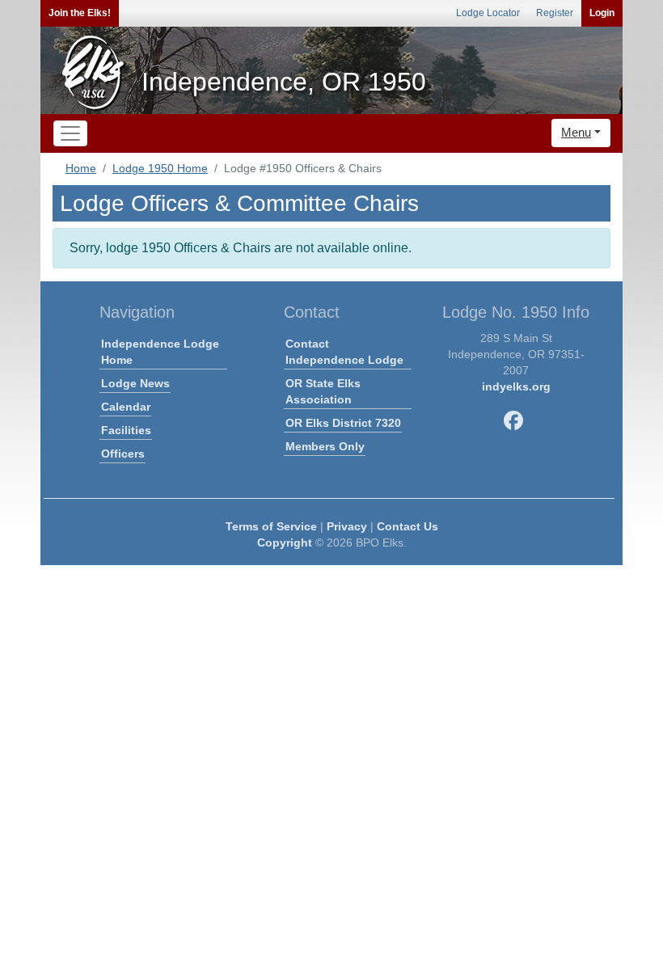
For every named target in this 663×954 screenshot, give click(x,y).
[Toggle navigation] (70, 133)
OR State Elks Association (323, 391)
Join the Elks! (80, 13)
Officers (123, 453)
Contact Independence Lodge (344, 351)
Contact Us (407, 526)
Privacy (347, 526)
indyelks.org (516, 386)
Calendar (125, 406)
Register (554, 13)
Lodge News (135, 383)
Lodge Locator (488, 13)
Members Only (325, 446)
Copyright (284, 542)
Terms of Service (271, 526)
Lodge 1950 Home (160, 168)
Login (601, 13)
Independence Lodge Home (160, 351)
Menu (576, 132)
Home (80, 168)
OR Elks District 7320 (343, 422)
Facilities (126, 430)
